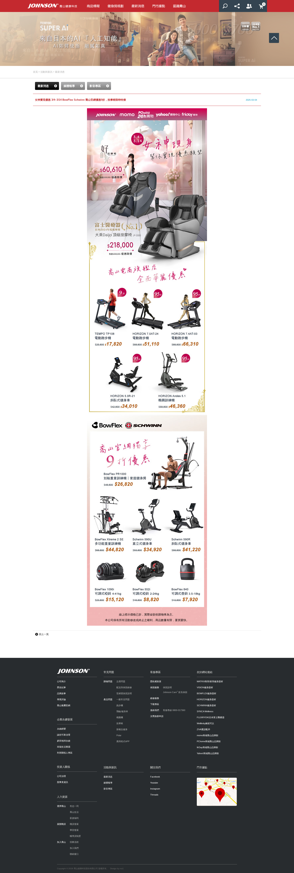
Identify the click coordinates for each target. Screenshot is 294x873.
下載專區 (154, 704)
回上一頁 (44, 634)
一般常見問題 (123, 699)
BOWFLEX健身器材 (206, 693)
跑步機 (119, 705)
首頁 (35, 72)
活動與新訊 (46, 72)
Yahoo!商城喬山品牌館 (208, 753)
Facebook (155, 777)
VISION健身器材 (205, 687)
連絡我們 (154, 710)
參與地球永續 (63, 741)
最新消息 (60, 72)
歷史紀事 (61, 687)
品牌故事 (61, 693)
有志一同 (74, 806)
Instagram (155, 788)
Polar (118, 735)
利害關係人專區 (64, 753)
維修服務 (154, 698)
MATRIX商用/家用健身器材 (210, 681)
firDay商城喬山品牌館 (207, 747)
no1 (122, 868)
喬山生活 (74, 812)
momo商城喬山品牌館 (207, 735)
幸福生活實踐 (63, 747)
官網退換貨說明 (124, 693)
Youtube (154, 783)
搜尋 (225, 6)
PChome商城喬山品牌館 (209, 741)
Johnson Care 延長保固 (175, 692)
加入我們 (74, 848)
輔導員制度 (75, 836)
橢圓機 (119, 717)
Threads (154, 794)
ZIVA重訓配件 (203, 729)
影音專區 (108, 788)
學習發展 (74, 830)
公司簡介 (61, 681)
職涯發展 (74, 824)
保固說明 (167, 687)
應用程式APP (122, 741)
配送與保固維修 (124, 687)
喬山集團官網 (63, 705)
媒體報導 (108, 783)
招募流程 (74, 842)
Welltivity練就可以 (205, 723)
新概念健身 (121, 729)
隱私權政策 (155, 681)
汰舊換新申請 (156, 716)
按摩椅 (119, 723)
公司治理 (61, 776)
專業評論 (61, 699)
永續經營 (61, 729)
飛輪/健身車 (122, 711)
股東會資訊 (62, 782)
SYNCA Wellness (205, 711)
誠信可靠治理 (63, 735)
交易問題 (120, 681)
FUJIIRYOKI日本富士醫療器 (210, 717)
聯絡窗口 (74, 854)
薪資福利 (74, 818)
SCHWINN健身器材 (206, 705)
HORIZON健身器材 (206, 699)
